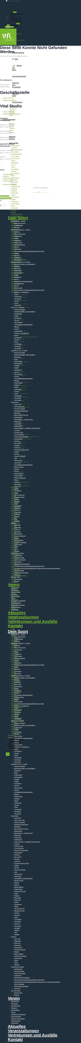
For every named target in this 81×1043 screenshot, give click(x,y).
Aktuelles (13, 25)
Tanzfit (16, 547)
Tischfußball (17, 344)
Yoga (15, 519)
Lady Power (17, 462)
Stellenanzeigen (15, 607)
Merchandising (16, 18)
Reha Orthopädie (19, 570)
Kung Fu (16, 247)
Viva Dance (17, 260)
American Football (19, 309)
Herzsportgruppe (19, 557)
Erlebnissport (18, 236)
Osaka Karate (18, 288)
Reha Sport (17, 484)
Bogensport (17, 268)
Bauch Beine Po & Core (21, 415)
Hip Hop (16, 320)
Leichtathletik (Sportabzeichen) (23, 281)
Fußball (16, 238)
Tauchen (16, 301)
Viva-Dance (17, 400)
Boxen (16, 359)
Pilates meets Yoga (20, 478)
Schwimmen (17, 258)
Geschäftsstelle (16, 14)
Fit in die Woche (19, 434)
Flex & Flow (17, 443)
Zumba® (16, 521)
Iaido (15, 458)
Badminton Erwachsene (21, 411)
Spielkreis (17, 227)
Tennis (16, 303)
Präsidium (14, 594)
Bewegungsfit (18, 417)
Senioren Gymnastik (20, 542)
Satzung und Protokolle (18, 605)
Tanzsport (17, 501)
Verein (14, 584)
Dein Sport (18, 218)
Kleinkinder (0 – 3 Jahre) (18, 221)
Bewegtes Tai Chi (19, 497)
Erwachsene (14, 402)
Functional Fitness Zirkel (21, 449)
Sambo (16, 253)
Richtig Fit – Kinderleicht (21, 292)
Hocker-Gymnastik (19, 456)
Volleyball (17, 514)
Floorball (16, 365)
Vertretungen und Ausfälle (32, 621)
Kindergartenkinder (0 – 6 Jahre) (20, 230)
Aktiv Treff (17, 525)
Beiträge (16, 581)
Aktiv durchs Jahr (19, 406)
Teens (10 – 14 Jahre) (17, 307)
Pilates (16, 480)
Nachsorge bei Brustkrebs (22, 564)
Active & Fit (17, 404)
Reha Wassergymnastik (21, 572)
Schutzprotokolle (16, 603)
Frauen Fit (17, 447)
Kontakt (15, 626)
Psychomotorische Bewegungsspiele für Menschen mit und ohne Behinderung (37, 568)
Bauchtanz (17, 413)
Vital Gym (17, 510)
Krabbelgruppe (18, 225)
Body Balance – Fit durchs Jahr (23, 419)
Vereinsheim (14, 609)
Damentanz (17, 531)
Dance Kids (17, 270)
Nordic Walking (18, 473)
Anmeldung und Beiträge (18, 601)
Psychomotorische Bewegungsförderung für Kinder (29, 251)
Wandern (16, 516)
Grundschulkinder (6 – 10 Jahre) (20, 262)
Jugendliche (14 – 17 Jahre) (19, 350)
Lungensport (18, 562)
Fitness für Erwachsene (21, 437)
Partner (13, 16)
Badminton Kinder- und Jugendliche (24, 264)
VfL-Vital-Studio (15, 577)
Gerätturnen (17, 240)
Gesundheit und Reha (17, 553)
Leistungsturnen (19, 283)
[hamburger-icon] (15, 12)
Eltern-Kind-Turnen (19, 223)
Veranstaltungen (23, 617)
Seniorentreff (18, 544)
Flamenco (17, 441)
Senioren (13, 523)
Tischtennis (17, 305)
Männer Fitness (18, 467)
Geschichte (14, 590)
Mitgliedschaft (16, 20)
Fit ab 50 (16, 430)
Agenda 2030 (15, 588)
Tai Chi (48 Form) (19, 495)
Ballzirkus (17, 232)
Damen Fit (17, 529)
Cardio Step (17, 424)
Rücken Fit (17, 486)
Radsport (17, 385)
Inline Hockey (18, 242)
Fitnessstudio (18, 363)
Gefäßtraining (18, 555)
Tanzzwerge (17, 249)
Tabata (16, 493)
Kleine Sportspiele (19, 245)
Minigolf (16, 286)
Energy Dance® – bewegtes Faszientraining (27, 428)
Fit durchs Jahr (18, 432)
